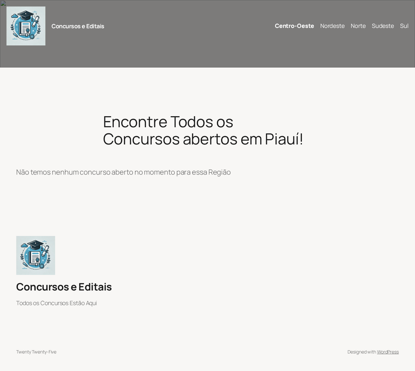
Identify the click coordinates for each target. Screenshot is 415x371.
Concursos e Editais (78, 26)
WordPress (388, 352)
